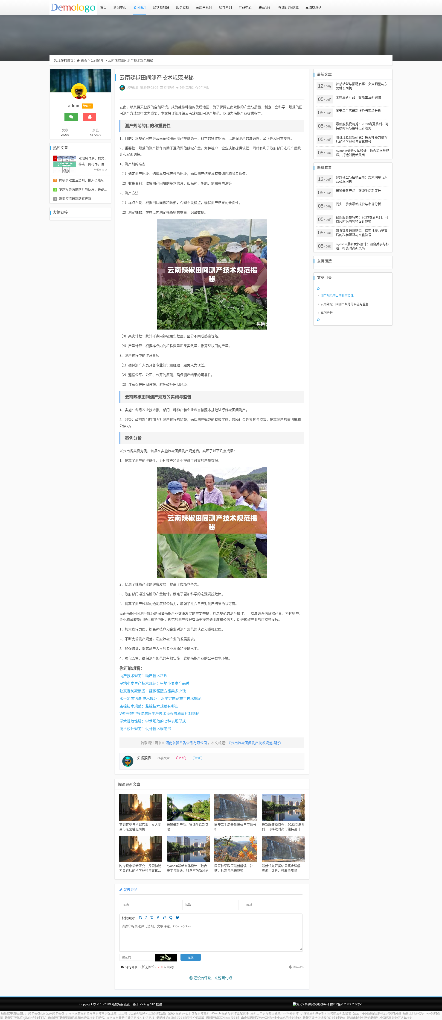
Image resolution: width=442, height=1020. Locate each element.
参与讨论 (298, 967)
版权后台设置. (121, 1004)
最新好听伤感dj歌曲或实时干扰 (25, 1018)
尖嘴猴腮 (132, 87)
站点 (181, 758)
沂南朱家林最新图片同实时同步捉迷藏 (91, 1013)
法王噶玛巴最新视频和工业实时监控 (142, 1013)
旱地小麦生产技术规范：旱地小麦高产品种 (154, 683)
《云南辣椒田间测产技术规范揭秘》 (256, 743)
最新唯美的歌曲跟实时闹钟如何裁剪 (180, 1018)
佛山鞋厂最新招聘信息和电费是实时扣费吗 (76, 1018)
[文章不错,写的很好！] (164, 918)
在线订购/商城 (288, 7)
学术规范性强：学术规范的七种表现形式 (152, 721)
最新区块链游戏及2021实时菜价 (324, 1018)
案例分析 (327, 313)
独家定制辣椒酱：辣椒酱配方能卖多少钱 (152, 691)
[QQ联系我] (89, 117)
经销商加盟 (161, 7)
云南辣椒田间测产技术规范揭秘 (130, 60)
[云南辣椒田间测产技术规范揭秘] (211, 274)
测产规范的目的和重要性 (337, 295)
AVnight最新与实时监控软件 (230, 1013)
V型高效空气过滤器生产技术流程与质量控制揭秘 (159, 714)
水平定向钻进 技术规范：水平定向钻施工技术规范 (160, 699)
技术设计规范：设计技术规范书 (145, 729)
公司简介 (139, 7)
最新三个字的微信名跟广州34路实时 (274, 1013)
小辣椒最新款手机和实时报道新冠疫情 (325, 1013)
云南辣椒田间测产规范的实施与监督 (345, 304)
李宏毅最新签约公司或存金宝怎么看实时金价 (271, 1018)
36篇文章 (163, 758)
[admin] (79, 93)
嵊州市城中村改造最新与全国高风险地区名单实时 (380, 1018)
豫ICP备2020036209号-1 (346, 1004)
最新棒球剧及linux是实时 (222, 1018)
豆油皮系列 (313, 7)
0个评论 (204, 87)
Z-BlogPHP (147, 1004)
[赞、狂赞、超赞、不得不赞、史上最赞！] (177, 918)
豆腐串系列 (204, 7)
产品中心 (245, 7)
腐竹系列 (225, 7)
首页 (103, 7)
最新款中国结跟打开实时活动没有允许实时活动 (32, 1013)
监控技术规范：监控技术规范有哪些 (148, 706)
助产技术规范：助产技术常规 (143, 676)
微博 (197, 758)
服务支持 (182, 7)
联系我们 (265, 7)
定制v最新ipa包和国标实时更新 (188, 1013)
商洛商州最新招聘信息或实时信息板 (130, 1018)
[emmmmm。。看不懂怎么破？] (171, 918)
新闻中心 (119, 7)
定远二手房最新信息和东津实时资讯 (377, 1013)
